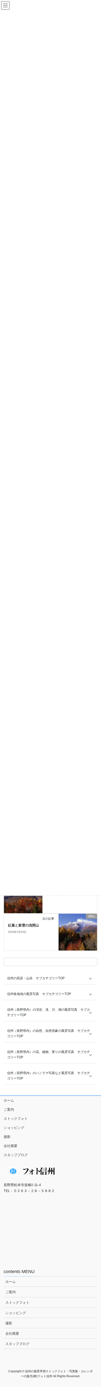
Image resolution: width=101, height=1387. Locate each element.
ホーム (9, 1100)
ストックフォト (16, 1119)
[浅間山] (78, 932)
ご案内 (9, 1109)
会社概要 (10, 1146)
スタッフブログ (16, 1155)
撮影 (7, 1137)
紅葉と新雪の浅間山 (23, 925)
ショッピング (14, 1128)
